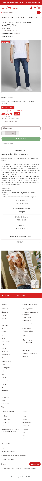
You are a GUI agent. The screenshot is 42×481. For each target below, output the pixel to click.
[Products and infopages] (3, 7)
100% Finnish (21, 220)
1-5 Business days (22, 203)
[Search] (39, 12)
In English (21, 212)
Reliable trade (21, 217)
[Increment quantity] (17, 133)
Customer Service (21, 209)
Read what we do (22, 228)
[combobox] (21, 12)
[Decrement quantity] (3, 133)
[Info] (35, 8)
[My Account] (31, 8)
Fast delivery (22, 200)
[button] (6, 28)
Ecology (22, 225)
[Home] (12, 8)
